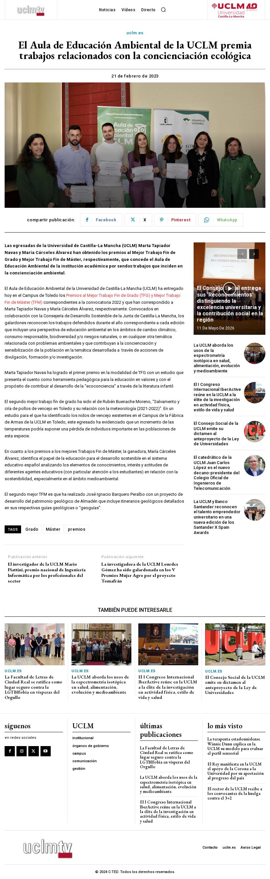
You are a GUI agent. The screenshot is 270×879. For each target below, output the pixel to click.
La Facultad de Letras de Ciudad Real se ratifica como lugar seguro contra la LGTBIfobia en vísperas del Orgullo (33, 687)
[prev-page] (242, 254)
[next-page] (254, 254)
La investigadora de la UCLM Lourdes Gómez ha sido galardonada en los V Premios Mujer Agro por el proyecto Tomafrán (139, 572)
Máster (53, 529)
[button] (163, 10)
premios (77, 529)
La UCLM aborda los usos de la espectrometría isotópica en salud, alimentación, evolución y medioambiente (217, 358)
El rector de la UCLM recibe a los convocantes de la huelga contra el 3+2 (234, 793)
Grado (32, 529)
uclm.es (135, 32)
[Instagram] (21, 751)
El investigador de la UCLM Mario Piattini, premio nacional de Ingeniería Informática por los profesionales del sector (47, 572)
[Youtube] (45, 751)
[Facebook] (10, 751)
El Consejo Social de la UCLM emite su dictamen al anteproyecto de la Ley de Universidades (216, 433)
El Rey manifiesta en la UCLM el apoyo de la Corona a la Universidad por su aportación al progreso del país (235, 771)
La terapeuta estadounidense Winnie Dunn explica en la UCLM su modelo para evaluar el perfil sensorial (235, 746)
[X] (33, 751)
